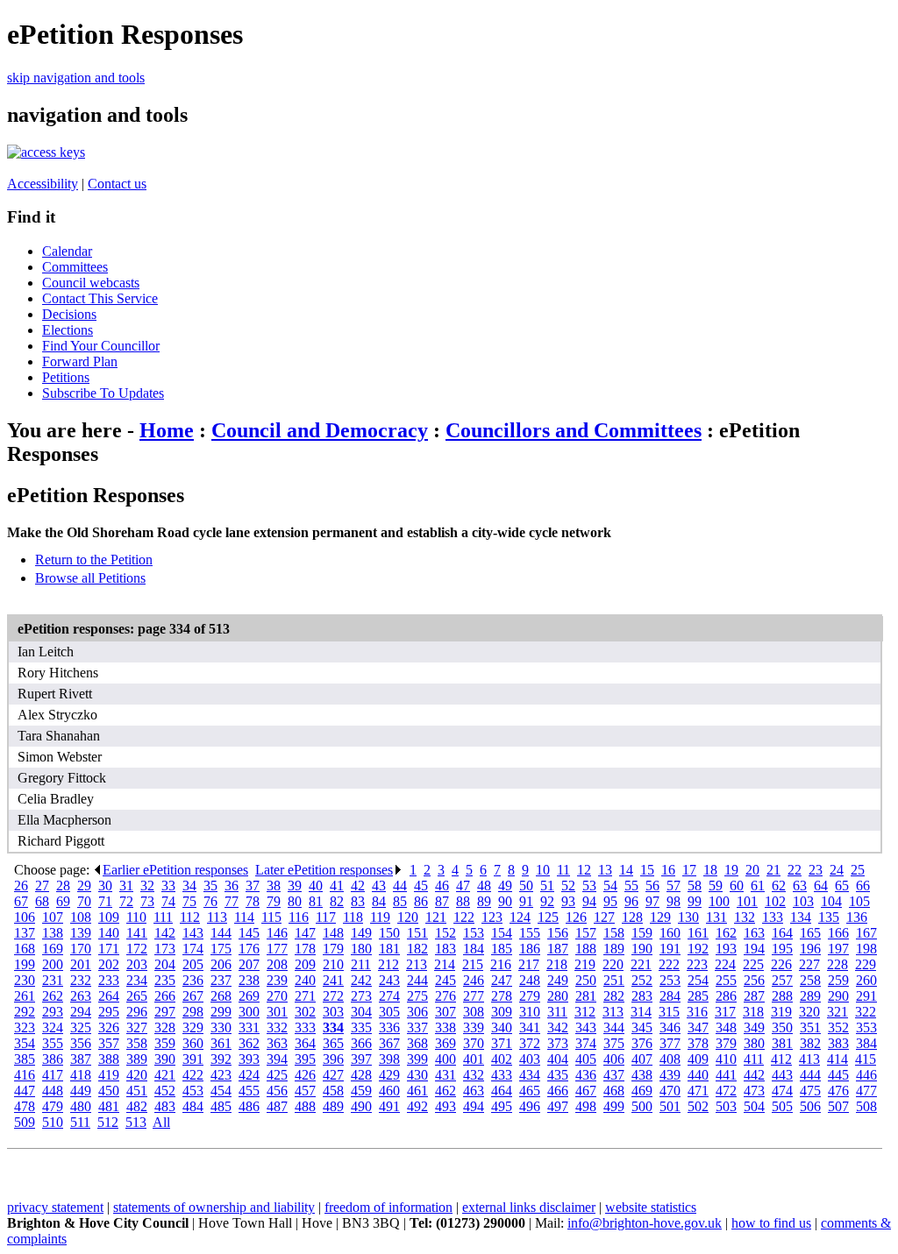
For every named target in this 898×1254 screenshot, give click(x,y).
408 (670, 1059)
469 (641, 1090)
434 (529, 1074)
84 (379, 901)
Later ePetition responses (324, 869)
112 (190, 917)
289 (810, 995)
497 (557, 1106)
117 (326, 917)
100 (719, 901)
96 (631, 901)
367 (389, 1043)
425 (277, 1074)
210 (333, 964)
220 (613, 964)
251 (613, 980)
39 (295, 885)
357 (108, 1043)
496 (529, 1106)
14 (626, 869)
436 (585, 1074)
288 (782, 995)
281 (585, 995)
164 (782, 932)
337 (417, 1027)
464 (501, 1090)
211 (361, 964)
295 (108, 1011)
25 (858, 869)
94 (589, 901)
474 (782, 1090)
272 (333, 995)
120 (407, 917)
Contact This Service (100, 298)
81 (316, 901)
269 (249, 995)
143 (192, 932)
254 (698, 980)
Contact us (117, 183)
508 (866, 1106)
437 (613, 1074)
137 (24, 932)
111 (163, 917)
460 (389, 1090)
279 (529, 995)
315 (669, 1011)
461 (417, 1090)
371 (501, 1043)
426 (305, 1074)
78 (253, 901)
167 (866, 932)
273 (361, 995)
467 (585, 1090)
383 (838, 1043)
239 (277, 980)
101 (747, 901)
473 (754, 1090)
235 (164, 980)
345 (641, 1027)
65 (842, 885)
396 (333, 1059)
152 (445, 932)
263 (80, 995)
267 (192, 995)
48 (484, 885)
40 (316, 885)
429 (389, 1074)
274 (389, 995)
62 (779, 885)
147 (305, 932)
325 (80, 1027)
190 (641, 948)
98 (673, 901)
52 (568, 885)
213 (416, 964)
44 (400, 885)
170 (80, 948)
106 (24, 917)
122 (463, 917)
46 (442, 885)
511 (80, 1122)
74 (168, 901)
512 (107, 1122)
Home (166, 430)
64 (821, 885)
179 (333, 948)
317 (725, 1011)
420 (136, 1074)
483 (164, 1106)
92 (547, 901)
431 (445, 1074)
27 (42, 885)
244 (417, 980)
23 (816, 869)
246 (473, 980)
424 (249, 1074)
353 (866, 1027)
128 (632, 917)
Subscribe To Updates (103, 393)
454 (221, 1090)
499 (613, 1106)
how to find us (771, 1222)
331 (249, 1027)
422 (192, 1074)
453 (192, 1090)
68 (42, 901)
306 (417, 1011)
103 (803, 901)
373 (557, 1043)
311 (557, 1011)
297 (164, 1011)
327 (136, 1027)
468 (613, 1090)
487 (277, 1106)
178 (305, 948)
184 (473, 948)
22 (795, 869)
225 (753, 964)
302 (305, 1011)
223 (697, 964)
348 (726, 1027)
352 (838, 1027)
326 (108, 1027)
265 (136, 995)
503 (726, 1106)
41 (337, 885)
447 (24, 1090)
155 (529, 932)
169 (52, 948)
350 (782, 1027)
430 (417, 1074)
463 (473, 1090)
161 (698, 932)
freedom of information (388, 1207)
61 (758, 885)
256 (754, 980)
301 (277, 1011)
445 (838, 1074)
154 (501, 932)
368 (417, 1043)
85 (400, 901)
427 (333, 1074)
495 (501, 1106)
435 (557, 1074)
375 (613, 1043)
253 (670, 980)
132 (744, 917)
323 (24, 1027)
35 (210, 885)
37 (253, 885)
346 (670, 1027)
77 (231, 901)
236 (192, 980)
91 (526, 901)
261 (24, 995)
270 (277, 995)
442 (754, 1074)
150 (389, 932)
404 (557, 1059)
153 (473, 932)
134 (800, 917)
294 (80, 1011)
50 (526, 885)
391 (192, 1059)
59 (716, 885)
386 (52, 1059)
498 (585, 1106)
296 (136, 1011)
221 (641, 964)
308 (473, 1011)
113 (217, 917)
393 (249, 1059)
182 (417, 948)
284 (670, 995)
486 (249, 1106)
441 (726, 1074)
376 (641, 1043)
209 (305, 964)
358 (136, 1043)
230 (24, 980)
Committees (75, 266)
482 (136, 1106)
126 (576, 917)
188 (585, 948)
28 (63, 885)
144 (221, 932)
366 (361, 1043)
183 (445, 948)
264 (108, 995)
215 (472, 964)
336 (389, 1027)
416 (24, 1074)
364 (305, 1043)
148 (333, 932)
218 (556, 964)
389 (136, 1059)
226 (781, 964)
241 (333, 980)
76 (210, 901)
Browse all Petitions (90, 577)
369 (445, 1043)
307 (445, 1011)
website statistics (650, 1207)
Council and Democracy (319, 430)
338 (445, 1027)
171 (108, 948)
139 (80, 932)
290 (838, 995)
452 (164, 1090)
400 (445, 1059)
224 (725, 964)
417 (52, 1074)
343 (585, 1027)
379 (726, 1043)
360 (192, 1043)
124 (520, 917)
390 (164, 1059)
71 (105, 901)
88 (463, 901)
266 (164, 995)
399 (417, 1059)
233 (108, 980)
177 (277, 948)
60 (737, 885)
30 (105, 885)
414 (837, 1059)
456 (277, 1090)
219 (584, 964)
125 (548, 917)
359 (164, 1043)
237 (221, 980)
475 (810, 1090)
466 (557, 1090)
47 (463, 885)
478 (24, 1106)
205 (192, 964)
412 (781, 1059)
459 (361, 1090)
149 (361, 932)
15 (647, 869)
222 (669, 964)
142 (164, 932)
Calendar (67, 251)
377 (670, 1043)
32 (147, 885)
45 (421, 885)
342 (557, 1027)
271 (305, 995)
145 (249, 932)
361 (221, 1043)
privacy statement (55, 1207)
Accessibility (42, 183)
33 (168, 885)
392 (221, 1059)
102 (775, 901)
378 (698, 1043)
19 (731, 869)
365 (333, 1043)
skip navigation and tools (76, 77)
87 (442, 901)
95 (610, 901)
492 (417, 1106)
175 (221, 948)
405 (585, 1059)
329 (192, 1027)
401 (473, 1059)
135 (828, 917)
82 (337, 901)
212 (388, 964)
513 (135, 1122)
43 (379, 885)
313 (613, 1011)
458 (333, 1090)
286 (726, 995)
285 (698, 995)
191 (670, 948)
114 (244, 917)
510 (52, 1122)
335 (361, 1027)
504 (754, 1106)
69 (63, 901)
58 (695, 885)
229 (865, 964)
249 (557, 980)
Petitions (65, 377)
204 (164, 964)
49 (505, 885)
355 (52, 1043)
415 (865, 1059)
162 (726, 932)
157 (585, 932)
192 (698, 948)
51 (547, 885)
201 (80, 964)
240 (305, 980)
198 (866, 948)
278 (501, 995)
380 (754, 1043)
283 (641, 995)
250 (585, 980)
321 (837, 1011)
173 (164, 948)
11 (563, 869)
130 (688, 917)
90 (505, 901)
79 (274, 901)
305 (389, 1011)
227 (809, 964)
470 (670, 1090)
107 (52, 917)
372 (529, 1043)
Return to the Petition (94, 559)
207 (249, 964)
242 (361, 980)
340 (501, 1027)
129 (660, 917)
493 (445, 1106)
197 (838, 948)
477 (866, 1090)
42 (358, 885)
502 (698, 1106)
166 (838, 932)
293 (52, 1011)
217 (528, 964)
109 (108, 917)
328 (164, 1027)
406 (613, 1059)
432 (473, 1074)
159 (641, 932)
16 (668, 869)
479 (52, 1106)
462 (445, 1090)
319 (781, 1011)
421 (164, 1074)
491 (389, 1106)
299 (221, 1011)
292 (24, 1011)
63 (800, 885)
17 (689, 869)
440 (698, 1074)
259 (838, 980)
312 (584, 1011)
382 (810, 1043)
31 (126, 885)
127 (604, 917)
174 (192, 948)
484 (192, 1106)
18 (710, 869)
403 (529, 1059)
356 (80, 1043)
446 (866, 1074)
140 (108, 932)
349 (754, 1027)
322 (865, 1011)
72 (126, 901)
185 (501, 948)
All (161, 1122)
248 (529, 980)
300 (249, 1011)
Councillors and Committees (573, 430)
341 (529, 1027)
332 (277, 1027)
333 (305, 1027)
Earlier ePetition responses (175, 869)
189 (613, 948)
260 (866, 980)
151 (417, 932)
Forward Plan (80, 361)
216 (500, 964)
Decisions (69, 314)
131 (716, 917)
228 (837, 964)
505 (782, 1106)
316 (697, 1011)
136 (856, 917)
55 (631, 885)
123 (491, 917)
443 (782, 1074)
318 (753, 1011)
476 (838, 1090)
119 (380, 917)
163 (754, 932)
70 (84, 901)
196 (810, 948)
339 (473, 1027)
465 (529, 1090)
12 (584, 869)
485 (221, 1106)
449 (80, 1090)
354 (24, 1043)
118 (353, 917)
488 (305, 1106)
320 (809, 1011)
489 (333, 1106)
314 (641, 1011)
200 (52, 964)
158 (613, 932)
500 (641, 1106)
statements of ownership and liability (214, 1207)
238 (249, 980)
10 (543, 869)
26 (21, 885)
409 (698, 1059)
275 (417, 995)
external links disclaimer (528, 1207)
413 (809, 1059)
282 (613, 995)
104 (831, 901)
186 (529, 948)
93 (568, 901)
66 (863, 885)
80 (295, 901)
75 (189, 901)
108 (80, 917)
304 (361, 1011)
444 (810, 1074)
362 (249, 1043)
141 (136, 932)
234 (136, 980)
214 (444, 964)
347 (698, 1027)
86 (421, 901)
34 (189, 885)
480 (80, 1106)
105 (859, 901)
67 (21, 901)
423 (221, 1074)
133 (772, 917)
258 (810, 980)
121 (435, 917)
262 (52, 995)
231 (52, 980)
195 (782, 948)
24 (837, 869)
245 (445, 980)
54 (610, 885)
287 (754, 995)
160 (670, 932)
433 (501, 1074)
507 (838, 1106)
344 (613, 1027)
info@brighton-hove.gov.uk (644, 1222)
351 (810, 1027)
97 (652, 901)
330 (221, 1027)
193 (726, 948)
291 (866, 995)
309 (501, 1011)
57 (673, 885)
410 (726, 1059)
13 (605, 869)
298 (192, 1011)
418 (80, 1074)
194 (754, 948)
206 (221, 964)
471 (698, 1090)
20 (752, 869)
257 (782, 980)
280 (557, 995)
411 (754, 1059)
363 (277, 1043)
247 (501, 980)
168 (24, 948)
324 (52, 1027)
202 (108, 964)
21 (773, 869)
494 (473, 1106)
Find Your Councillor (101, 345)
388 (108, 1059)
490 (361, 1106)
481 (108, 1106)
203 (136, 964)
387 (80, 1059)
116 (299, 917)
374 (585, 1043)
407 (641, 1059)
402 (501, 1059)
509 (24, 1122)
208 (277, 964)
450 (108, 1090)
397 (361, 1059)
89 (484, 901)
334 (333, 1027)
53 (589, 885)
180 (361, 948)
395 (305, 1059)
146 (277, 932)
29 (84, 885)
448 (52, 1090)
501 (670, 1106)
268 (221, 995)
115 (271, 917)
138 (52, 932)
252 (641, 980)
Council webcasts (90, 282)
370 (473, 1043)
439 (670, 1074)
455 (249, 1090)
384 (866, 1043)
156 (557, 932)
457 (305, 1090)
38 (274, 885)
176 (249, 948)
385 (24, 1059)
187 (557, 948)
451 (136, 1090)
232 (80, 980)
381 (782, 1043)
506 (810, 1106)
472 (726, 1090)
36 (231, 885)
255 (726, 980)
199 (24, 964)
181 (389, 948)
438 (641, 1074)
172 (136, 948)
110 (136, 917)
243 (389, 980)
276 (445, 995)
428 (361, 1074)
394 (277, 1059)
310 (529, 1011)
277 (473, 995)
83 (358, 901)
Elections (67, 329)
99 (695, 901)
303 (333, 1011)
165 (810, 932)
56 (652, 885)
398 (389, 1059)
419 (108, 1074)
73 (147, 901)
